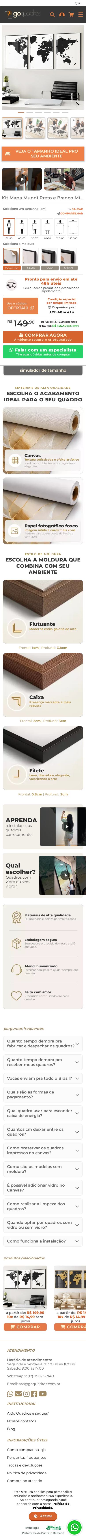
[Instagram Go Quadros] (26, 1394)
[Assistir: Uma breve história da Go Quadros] (64, 179)
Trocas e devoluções (25, 1465)
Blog (11, 1429)
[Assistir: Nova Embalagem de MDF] (22, 179)
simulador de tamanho (43, 370)
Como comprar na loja (26, 1450)
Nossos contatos (21, 1421)
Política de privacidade (27, 1473)
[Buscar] (52, 14)
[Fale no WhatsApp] (74, 1527)
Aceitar (46, 1516)
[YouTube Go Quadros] (43, 1394)
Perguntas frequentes (26, 1457)
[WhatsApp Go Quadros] (10, 1394)
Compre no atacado (24, 1481)
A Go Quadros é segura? (28, 1413)
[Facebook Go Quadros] (34, 1394)
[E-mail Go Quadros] (18, 1394)
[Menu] (80, 14)
